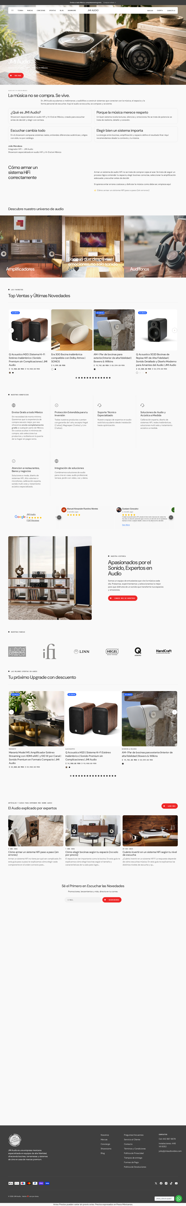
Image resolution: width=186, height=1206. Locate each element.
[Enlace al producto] (36, 718)
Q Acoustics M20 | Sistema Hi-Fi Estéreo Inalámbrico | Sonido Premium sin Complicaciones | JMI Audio (88, 756)
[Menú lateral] (12, 10)
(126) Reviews (33, 520)
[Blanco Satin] (140, 373)
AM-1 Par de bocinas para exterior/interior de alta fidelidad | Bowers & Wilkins (112, 358)
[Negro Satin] (137, 373)
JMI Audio (31, 514)
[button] (150, 10)
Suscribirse (114, 900)
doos (36, 1196)
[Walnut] (10, 373)
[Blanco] (16, 373)
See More (72, 525)
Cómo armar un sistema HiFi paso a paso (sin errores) (33, 853)
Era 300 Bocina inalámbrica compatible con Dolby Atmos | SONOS (68, 358)
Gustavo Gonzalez (76, 509)
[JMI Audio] (28, 1140)
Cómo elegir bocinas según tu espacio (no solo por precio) (91, 853)
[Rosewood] (143, 373)
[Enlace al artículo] (35, 830)
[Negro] (13, 373)
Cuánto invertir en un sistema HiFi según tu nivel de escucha (150, 853)
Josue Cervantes (130, 509)
